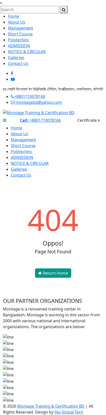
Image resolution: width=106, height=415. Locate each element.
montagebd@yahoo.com (38, 102)
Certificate (87, 120)
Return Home (55, 273)
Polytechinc (18, 40)
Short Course (20, 34)
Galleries (16, 57)
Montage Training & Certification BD (51, 406)
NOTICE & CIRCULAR (27, 51)
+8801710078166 (29, 96)
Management (20, 28)
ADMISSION (19, 45)
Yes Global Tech (68, 412)
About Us (16, 22)
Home (13, 16)
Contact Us (18, 63)
